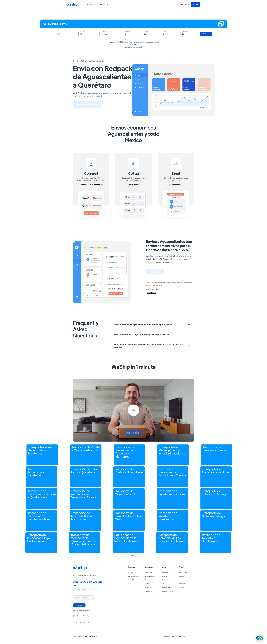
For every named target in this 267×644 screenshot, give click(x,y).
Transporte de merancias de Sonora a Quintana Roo (42, 494)
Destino (82, 31)
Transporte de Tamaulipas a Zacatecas (37, 472)
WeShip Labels (166, 572)
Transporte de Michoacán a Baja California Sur (38, 538)
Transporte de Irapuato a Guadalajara (211, 538)
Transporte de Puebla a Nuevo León (129, 470)
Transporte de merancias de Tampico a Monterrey (124, 451)
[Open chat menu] (259, 638)
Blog (146, 580)
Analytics (181, 576)
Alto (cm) (146, 31)
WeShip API (148, 583)
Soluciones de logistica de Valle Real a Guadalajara (126, 538)
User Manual (148, 572)
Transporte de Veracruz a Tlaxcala (215, 448)
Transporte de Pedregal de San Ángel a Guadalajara (172, 450)
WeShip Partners (149, 576)
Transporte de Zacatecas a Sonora (171, 492)
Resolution (182, 580)
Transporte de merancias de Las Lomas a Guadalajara (171, 538)
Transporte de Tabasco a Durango (215, 492)
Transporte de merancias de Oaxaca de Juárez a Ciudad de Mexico (83, 539)
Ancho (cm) (185, 31)
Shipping (164, 576)
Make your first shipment (86, 104)
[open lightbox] (133, 410)
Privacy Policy (131, 580)
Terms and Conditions (133, 576)
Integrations (182, 583)
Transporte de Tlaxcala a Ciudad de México (128, 516)
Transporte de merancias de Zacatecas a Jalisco (40, 516)
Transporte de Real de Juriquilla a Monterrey (40, 450)
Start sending (155, 272)
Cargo (163, 583)
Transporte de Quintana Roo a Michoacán (81, 516)
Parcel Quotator (149, 587)
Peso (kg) (128, 31)
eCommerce (165, 580)
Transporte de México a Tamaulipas (215, 470)
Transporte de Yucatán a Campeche (167, 516)
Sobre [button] (104, 34)
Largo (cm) (166, 31)
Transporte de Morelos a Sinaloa (126, 492)
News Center (148, 591)
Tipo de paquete (107, 31)
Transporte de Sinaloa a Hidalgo (213, 514)
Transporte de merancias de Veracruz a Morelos (83, 494)
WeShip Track (183, 572)
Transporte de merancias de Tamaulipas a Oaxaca (172, 472)
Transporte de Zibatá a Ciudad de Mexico (86, 448)
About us (130, 572)
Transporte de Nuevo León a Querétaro (85, 470)
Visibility (181, 587)
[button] (91, 4)
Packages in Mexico (167, 591)
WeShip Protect (166, 587)
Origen (59, 31)
